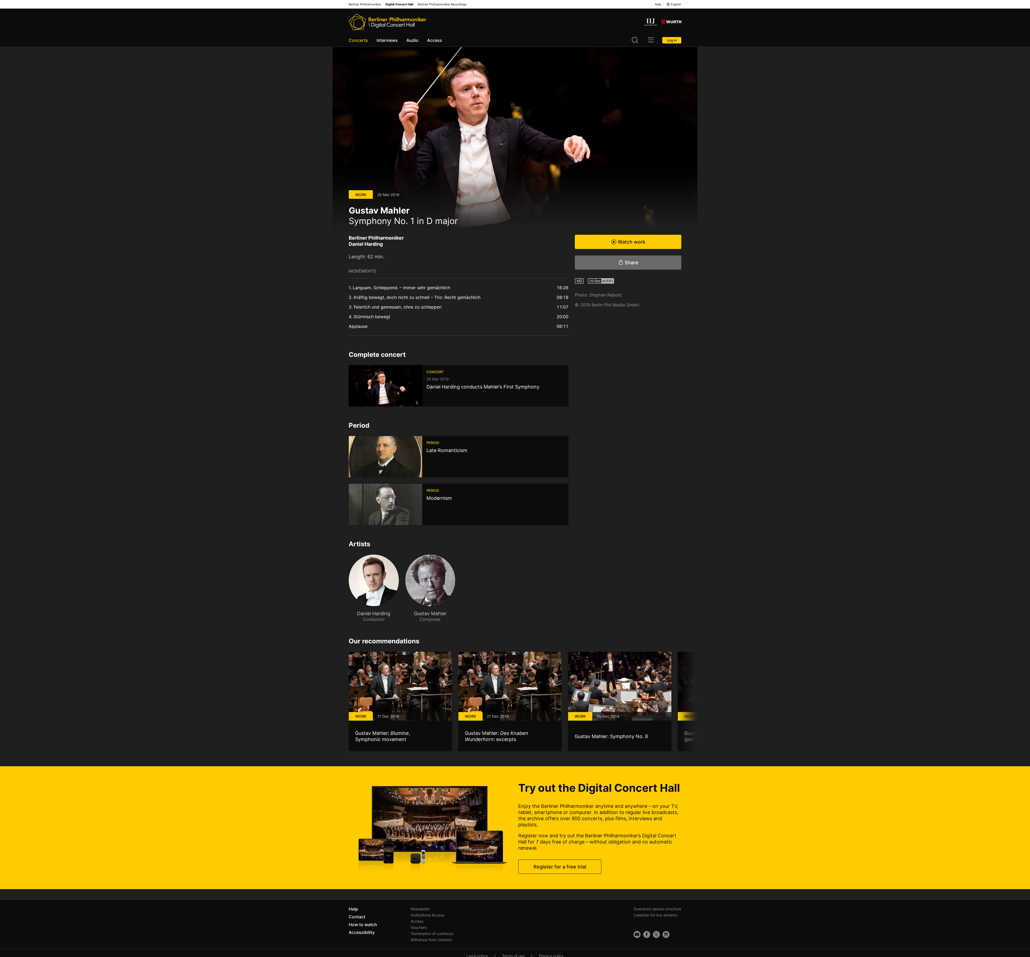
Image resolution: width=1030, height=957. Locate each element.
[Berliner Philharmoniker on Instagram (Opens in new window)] (666, 934)
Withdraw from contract (431, 939)
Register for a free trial (560, 867)
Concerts (358, 40)
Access (434, 40)
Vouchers (419, 927)
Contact (357, 916)
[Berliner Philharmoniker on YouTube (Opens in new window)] (637, 934)
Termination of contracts (432, 933)
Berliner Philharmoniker (365, 4)
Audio (412, 40)
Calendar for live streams (655, 915)
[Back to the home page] (387, 22)
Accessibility (362, 932)
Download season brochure (657, 909)
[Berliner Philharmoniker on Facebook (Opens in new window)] (646, 934)
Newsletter (420, 909)
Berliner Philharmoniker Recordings (442, 4)
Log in (672, 40)
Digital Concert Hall (399, 4)
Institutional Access (427, 915)
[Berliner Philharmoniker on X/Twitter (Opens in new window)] (656, 934)
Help (658, 4)
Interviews (387, 40)
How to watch (363, 924)
